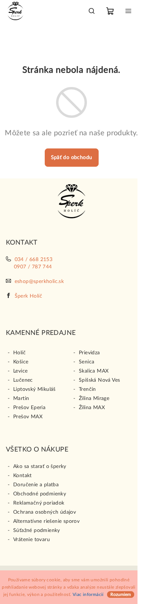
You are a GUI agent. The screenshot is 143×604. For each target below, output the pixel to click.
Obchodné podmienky (39, 494)
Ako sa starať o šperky (39, 466)
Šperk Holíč (28, 296)
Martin (21, 398)
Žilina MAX (92, 407)
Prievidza (89, 352)
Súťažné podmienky (36, 530)
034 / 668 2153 (34, 259)
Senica (86, 362)
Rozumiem (120, 594)
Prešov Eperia (29, 407)
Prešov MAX (28, 416)
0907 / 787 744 (33, 266)
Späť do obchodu (71, 157)
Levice (20, 371)
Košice (20, 362)
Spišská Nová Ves (99, 380)
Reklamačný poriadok (39, 503)
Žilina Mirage (94, 398)
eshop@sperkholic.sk (39, 281)
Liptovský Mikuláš (34, 389)
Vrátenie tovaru (31, 539)
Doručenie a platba (36, 484)
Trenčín (87, 389)
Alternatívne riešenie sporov (46, 521)
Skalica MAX (94, 371)
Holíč (19, 352)
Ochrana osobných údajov (44, 512)
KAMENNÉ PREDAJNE (41, 333)
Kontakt (22, 475)
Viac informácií (88, 594)
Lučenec (23, 380)
